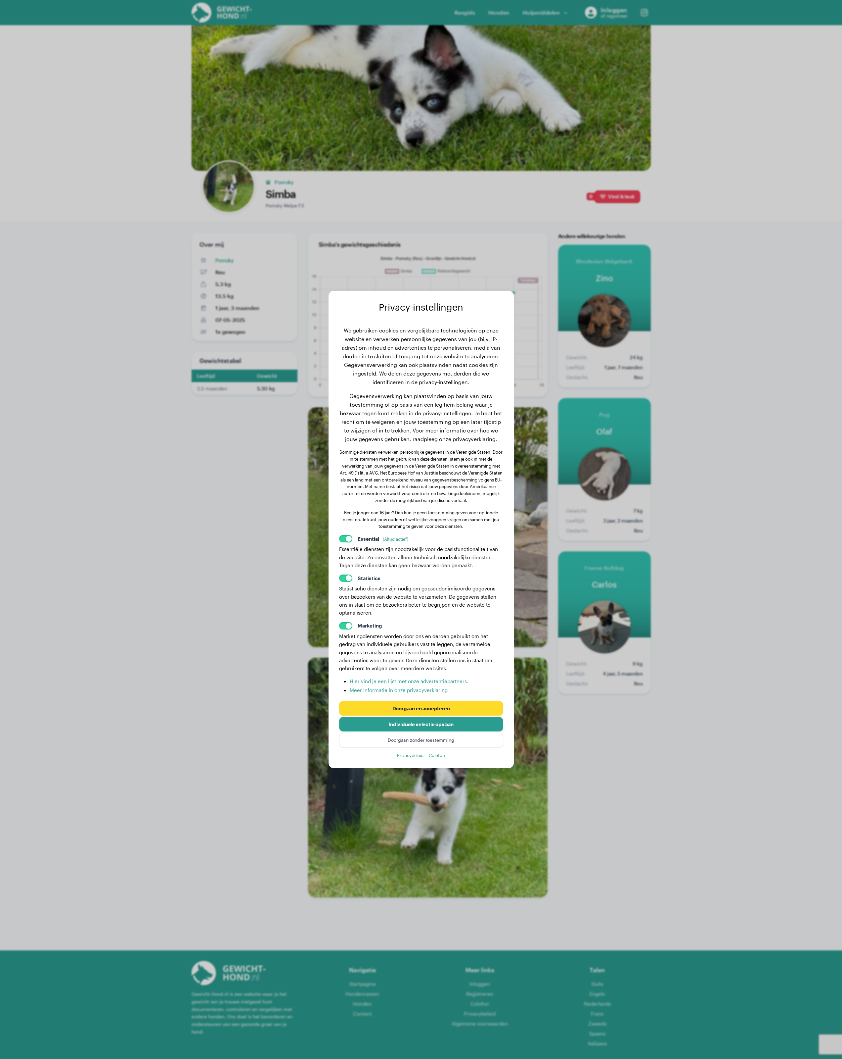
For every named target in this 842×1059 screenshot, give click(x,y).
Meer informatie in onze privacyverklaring (399, 690)
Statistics (369, 578)
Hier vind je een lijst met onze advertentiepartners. (409, 681)
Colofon (437, 755)
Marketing (370, 626)
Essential (383, 539)
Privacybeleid (410, 755)
